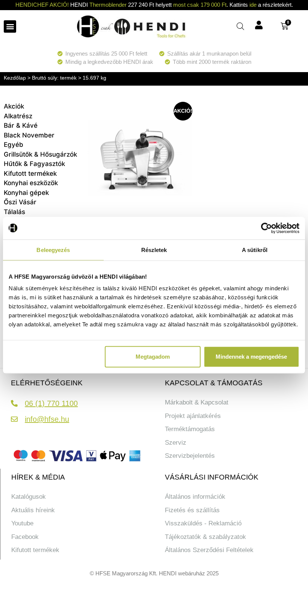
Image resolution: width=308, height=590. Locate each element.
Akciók (14, 106)
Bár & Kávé (21, 125)
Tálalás (14, 212)
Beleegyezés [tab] (53, 249)
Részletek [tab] (154, 249)
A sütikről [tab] (254, 249)
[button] (10, 26)
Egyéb (13, 144)
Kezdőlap (15, 78)
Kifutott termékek (30, 173)
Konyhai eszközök (31, 183)
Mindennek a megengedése (251, 356)
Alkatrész (18, 116)
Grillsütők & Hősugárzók (40, 154)
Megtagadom (153, 356)
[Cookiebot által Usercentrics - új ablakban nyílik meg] (266, 228)
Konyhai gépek (26, 192)
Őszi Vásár (20, 202)
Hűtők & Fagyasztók (34, 163)
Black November (29, 135)
